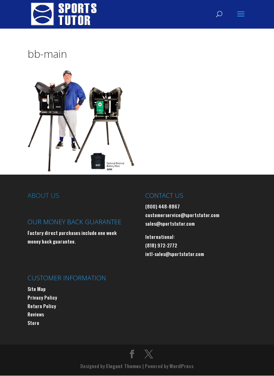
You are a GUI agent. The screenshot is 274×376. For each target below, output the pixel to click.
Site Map (36, 288)
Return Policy (41, 306)
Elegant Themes (123, 366)
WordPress (181, 366)
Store (33, 322)
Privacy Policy (42, 297)
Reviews (35, 314)
